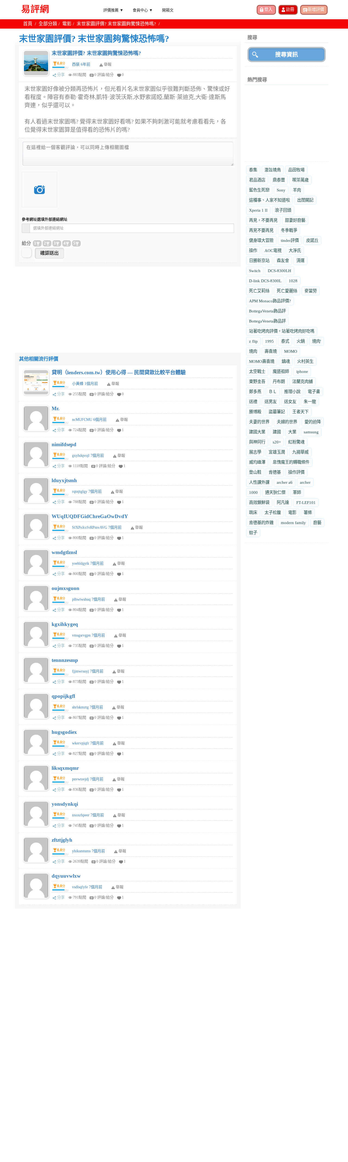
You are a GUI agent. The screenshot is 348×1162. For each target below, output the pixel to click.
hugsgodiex (64, 732)
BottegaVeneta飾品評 (267, 311)
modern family (293, 522)
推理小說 (292, 391)
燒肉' (316, 341)
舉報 (115, 384)
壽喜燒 (271, 351)
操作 (253, 250)
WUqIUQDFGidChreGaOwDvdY (90, 516)
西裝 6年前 (81, 64)
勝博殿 (255, 411)
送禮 (253, 401)
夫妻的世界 (259, 421)
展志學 (255, 452)
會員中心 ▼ (143, 10)
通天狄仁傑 (275, 492)
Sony (281, 190)
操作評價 (296, 472)
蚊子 (253, 532)
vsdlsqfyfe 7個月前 (87, 887)
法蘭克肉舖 (302, 381)
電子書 (314, 391)
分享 (61, 75)
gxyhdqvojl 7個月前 (88, 456)
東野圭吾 (257, 381)
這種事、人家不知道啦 (269, 200)
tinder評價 (290, 240)
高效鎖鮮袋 (259, 502)
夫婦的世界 (287, 421)
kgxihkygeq (65, 624)
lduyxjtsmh (64, 480)
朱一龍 (310, 401)
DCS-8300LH (279, 270)
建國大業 (257, 432)
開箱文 (167, 10)
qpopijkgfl (63, 696)
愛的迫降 (312, 421)
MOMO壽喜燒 (261, 361)
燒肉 (253, 351)
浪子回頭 (283, 210)
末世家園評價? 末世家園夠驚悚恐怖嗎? (96, 53)
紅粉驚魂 (296, 442)
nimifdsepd (64, 444)
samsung (311, 432)
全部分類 (48, 23)
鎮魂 (286, 361)
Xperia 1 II (258, 210)
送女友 (290, 401)
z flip (253, 341)
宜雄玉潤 (277, 452)
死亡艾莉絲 (259, 290)
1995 (269, 341)
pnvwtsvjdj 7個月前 (87, 779)
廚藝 (317, 522)
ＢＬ (273, 391)
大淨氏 (295, 250)
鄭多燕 (255, 391)
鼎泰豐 (279, 180)
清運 (300, 260)
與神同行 (257, 442)
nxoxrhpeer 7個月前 (88, 815)
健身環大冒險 (261, 240)
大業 (292, 432)
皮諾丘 (312, 240)
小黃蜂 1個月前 (85, 384)
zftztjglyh (62, 840)
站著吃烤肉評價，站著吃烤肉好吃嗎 (281, 331)
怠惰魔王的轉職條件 (291, 462)
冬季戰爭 (289, 230)
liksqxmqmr (65, 768)
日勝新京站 (259, 260)
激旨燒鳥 (273, 170)
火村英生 (305, 361)
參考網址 (44, 219)
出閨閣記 (305, 200)
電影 (67, 23)
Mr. (56, 408)
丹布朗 (279, 381)
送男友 (271, 401)
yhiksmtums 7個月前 (88, 851)
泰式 (285, 341)
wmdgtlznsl (64, 552)
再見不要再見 (261, 230)
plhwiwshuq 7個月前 (88, 599)
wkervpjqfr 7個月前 (88, 743)
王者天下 (300, 411)
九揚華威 (300, 452)
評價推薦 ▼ (113, 10)
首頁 (27, 23)
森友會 (283, 260)
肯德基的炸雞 (261, 522)
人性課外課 (259, 482)
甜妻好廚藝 (295, 220)
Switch (254, 270)
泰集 (253, 170)
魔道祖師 (281, 371)
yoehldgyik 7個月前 (88, 563)
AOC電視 (273, 250)
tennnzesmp (65, 660)
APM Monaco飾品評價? (270, 301)
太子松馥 (273, 512)
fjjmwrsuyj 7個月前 (87, 671)
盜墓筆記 (277, 411)
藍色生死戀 (259, 190)
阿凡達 (283, 502)
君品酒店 (257, 180)
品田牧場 (296, 170)
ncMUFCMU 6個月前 (89, 420)
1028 (293, 280)
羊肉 (297, 190)
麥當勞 (310, 290)
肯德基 (275, 472)
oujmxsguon (65, 588)
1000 (253, 492)
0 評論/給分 (104, 75)
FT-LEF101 (306, 502)
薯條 (308, 512)
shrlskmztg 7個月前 (87, 707)
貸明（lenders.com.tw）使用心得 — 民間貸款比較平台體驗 (119, 372)
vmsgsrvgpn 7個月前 (88, 635)
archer (305, 482)
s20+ (277, 442)
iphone (302, 371)
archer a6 (285, 482)
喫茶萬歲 (300, 180)
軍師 (297, 492)
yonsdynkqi (65, 804)
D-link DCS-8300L (265, 280)
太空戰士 (257, 371)
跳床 (253, 512)
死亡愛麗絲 (287, 290)
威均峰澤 (257, 462)
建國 (277, 432)
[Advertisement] (128, 305)
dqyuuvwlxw (66, 876)
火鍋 (301, 341)
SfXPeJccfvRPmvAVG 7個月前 (97, 527)
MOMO (290, 351)
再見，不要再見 (263, 220)
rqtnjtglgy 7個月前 (87, 491)
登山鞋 (255, 472)
